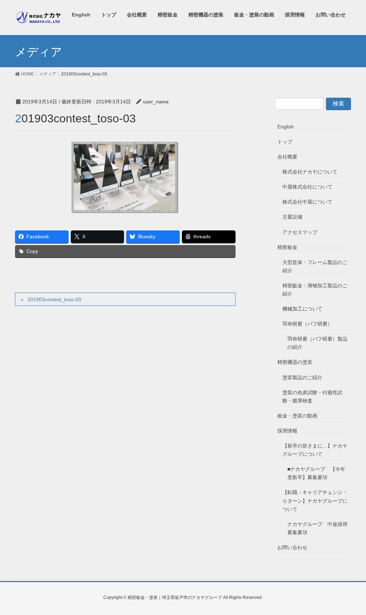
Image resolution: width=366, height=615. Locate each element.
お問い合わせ (292, 547)
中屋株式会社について (307, 187)
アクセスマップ (299, 232)
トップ (284, 142)
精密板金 (287, 247)
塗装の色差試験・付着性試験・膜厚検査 (312, 397)
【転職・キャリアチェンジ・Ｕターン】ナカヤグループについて (314, 500)
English (285, 127)
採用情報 (287, 431)
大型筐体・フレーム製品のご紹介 (314, 266)
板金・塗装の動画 (297, 416)
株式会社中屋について (307, 202)
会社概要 (287, 157)
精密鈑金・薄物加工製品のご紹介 (314, 290)
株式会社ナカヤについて (309, 172)
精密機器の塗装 (294, 362)
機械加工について (302, 309)
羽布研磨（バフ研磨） (307, 324)
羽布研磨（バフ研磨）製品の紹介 (317, 343)
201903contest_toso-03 (54, 299)
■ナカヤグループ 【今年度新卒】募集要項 (316, 473)
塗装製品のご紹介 (302, 377)
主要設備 (292, 217)
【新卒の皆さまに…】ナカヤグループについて (314, 450)
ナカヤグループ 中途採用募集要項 (317, 528)
